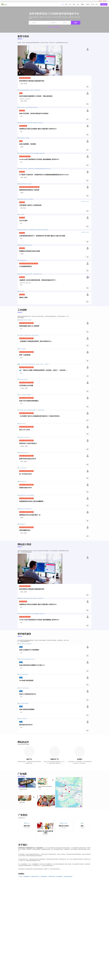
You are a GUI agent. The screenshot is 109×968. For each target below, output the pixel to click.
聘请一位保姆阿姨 (24, 355)
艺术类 (36, 263)
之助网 (20, 876)
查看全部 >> (20, 39)
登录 (93, 4)
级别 (66, 4)
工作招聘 (22, 310)
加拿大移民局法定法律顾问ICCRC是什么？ (32, 665)
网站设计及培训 (27, 78)
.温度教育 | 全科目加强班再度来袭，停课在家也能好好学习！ (38, 280)
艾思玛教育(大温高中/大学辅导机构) (30, 205)
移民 (21, 647)
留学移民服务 (24, 633)
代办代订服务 (23, 220)
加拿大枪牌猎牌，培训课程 (27, 144)
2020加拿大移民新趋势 (26, 680)
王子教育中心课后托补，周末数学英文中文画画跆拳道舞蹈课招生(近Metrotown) (44, 174)
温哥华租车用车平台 (35, 876)
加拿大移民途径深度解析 (27, 709)
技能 (21, 93)
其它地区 (22, 388)
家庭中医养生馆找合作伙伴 (27, 458)
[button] (103, 4)
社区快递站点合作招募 (26, 385)
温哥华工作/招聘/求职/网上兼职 (32, 187)
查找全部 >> (20, 547)
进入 (87, 86)
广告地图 (22, 773)
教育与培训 (23, 36)
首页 (63, 4)
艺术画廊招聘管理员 (25, 266)
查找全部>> (20, 312)
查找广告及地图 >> (22, 776)
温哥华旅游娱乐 (59, 876)
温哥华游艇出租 (27, 876)
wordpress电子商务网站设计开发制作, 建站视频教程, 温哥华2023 (39, 159)
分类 (70, 4)
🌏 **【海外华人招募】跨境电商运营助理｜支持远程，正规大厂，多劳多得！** (43, 370)
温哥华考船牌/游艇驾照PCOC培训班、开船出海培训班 (35, 96)
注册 (96, 4)
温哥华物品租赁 (44, 876)
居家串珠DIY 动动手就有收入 (28, 443)
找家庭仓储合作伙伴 (25, 487)
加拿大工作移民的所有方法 (27, 694)
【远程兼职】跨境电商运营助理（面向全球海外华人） (36, 341)
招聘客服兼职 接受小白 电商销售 (29, 326)
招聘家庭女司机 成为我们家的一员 (29, 515)
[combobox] (38, 23)
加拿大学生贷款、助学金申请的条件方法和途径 (33, 113)
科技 (21, 78)
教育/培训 (22, 110)
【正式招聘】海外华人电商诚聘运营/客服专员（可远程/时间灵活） (40, 416)
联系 (78, 4)
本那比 (22, 83)
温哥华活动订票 (52, 876)
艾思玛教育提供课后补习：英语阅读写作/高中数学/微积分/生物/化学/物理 (42, 236)
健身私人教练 (23, 297)
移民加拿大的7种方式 (25, 724)
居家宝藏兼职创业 (24, 530)
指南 (74, 4)
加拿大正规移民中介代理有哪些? (29, 650)
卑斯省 (25, 83)
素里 (21, 208)
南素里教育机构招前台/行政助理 (29, 190)
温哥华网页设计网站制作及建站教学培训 (31, 81)
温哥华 (22, 461)
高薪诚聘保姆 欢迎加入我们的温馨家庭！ (32, 501)
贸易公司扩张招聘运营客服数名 (29, 401)
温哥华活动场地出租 (68, 876)
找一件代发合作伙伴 (25, 474)
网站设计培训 (24, 544)
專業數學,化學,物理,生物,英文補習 (29, 251)
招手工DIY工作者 (24, 429)
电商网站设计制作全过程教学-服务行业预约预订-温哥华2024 (37, 129)
